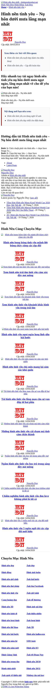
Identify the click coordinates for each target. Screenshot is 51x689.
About (9, 163)
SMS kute (31, 641)
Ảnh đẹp (31, 565)
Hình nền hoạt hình (10, 620)
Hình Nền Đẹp (7, 5)
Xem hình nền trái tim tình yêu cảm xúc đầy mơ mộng (25, 274)
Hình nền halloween (36, 634)
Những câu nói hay (35, 675)
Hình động (6, 572)
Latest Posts (12, 165)
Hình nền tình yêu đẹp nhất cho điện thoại (25, 120)
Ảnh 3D (30, 627)
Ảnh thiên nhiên (34, 613)
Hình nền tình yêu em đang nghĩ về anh (24, 116)
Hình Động (19, 5)
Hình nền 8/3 (32, 648)
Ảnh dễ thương (34, 600)
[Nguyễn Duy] (8, 170)
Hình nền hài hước (10, 634)
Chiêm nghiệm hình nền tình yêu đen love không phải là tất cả (25, 497)
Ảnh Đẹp (29, 5)
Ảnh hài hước (33, 579)
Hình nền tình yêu (16, 7)
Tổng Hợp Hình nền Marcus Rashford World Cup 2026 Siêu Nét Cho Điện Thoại (28, 208)
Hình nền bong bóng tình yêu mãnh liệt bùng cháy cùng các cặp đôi (25, 244)
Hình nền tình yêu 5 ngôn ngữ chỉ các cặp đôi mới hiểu (25, 530)
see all (34, 197)
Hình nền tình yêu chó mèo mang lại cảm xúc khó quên (26, 368)
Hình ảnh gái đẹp (34, 607)
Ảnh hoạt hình (33, 620)
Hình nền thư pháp (10, 586)
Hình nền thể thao (9, 627)
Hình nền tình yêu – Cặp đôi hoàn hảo (23, 65)
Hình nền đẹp (7, 565)
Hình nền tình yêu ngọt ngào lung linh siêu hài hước (26, 336)
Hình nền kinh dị (9, 613)
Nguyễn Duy (20, 42)
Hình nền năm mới (10, 648)
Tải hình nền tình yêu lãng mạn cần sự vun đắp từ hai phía (25, 401)
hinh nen (28, 681)
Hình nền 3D (7, 607)
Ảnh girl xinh (33, 593)
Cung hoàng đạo (9, 600)
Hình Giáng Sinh (9, 655)
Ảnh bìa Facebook (35, 586)
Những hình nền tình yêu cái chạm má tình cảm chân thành (25, 433)
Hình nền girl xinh (9, 579)
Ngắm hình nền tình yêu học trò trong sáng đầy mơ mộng (25, 465)
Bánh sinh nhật (8, 668)
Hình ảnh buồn (34, 572)
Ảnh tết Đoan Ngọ (35, 655)
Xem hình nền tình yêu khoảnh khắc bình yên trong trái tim (25, 306)
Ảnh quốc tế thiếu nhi (11, 675)
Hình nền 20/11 (33, 668)
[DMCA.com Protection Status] (15, 686)
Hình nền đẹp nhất (18, 175)
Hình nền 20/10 (34, 661)
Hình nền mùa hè (9, 641)
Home (4, 7)
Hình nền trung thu (10, 661)
